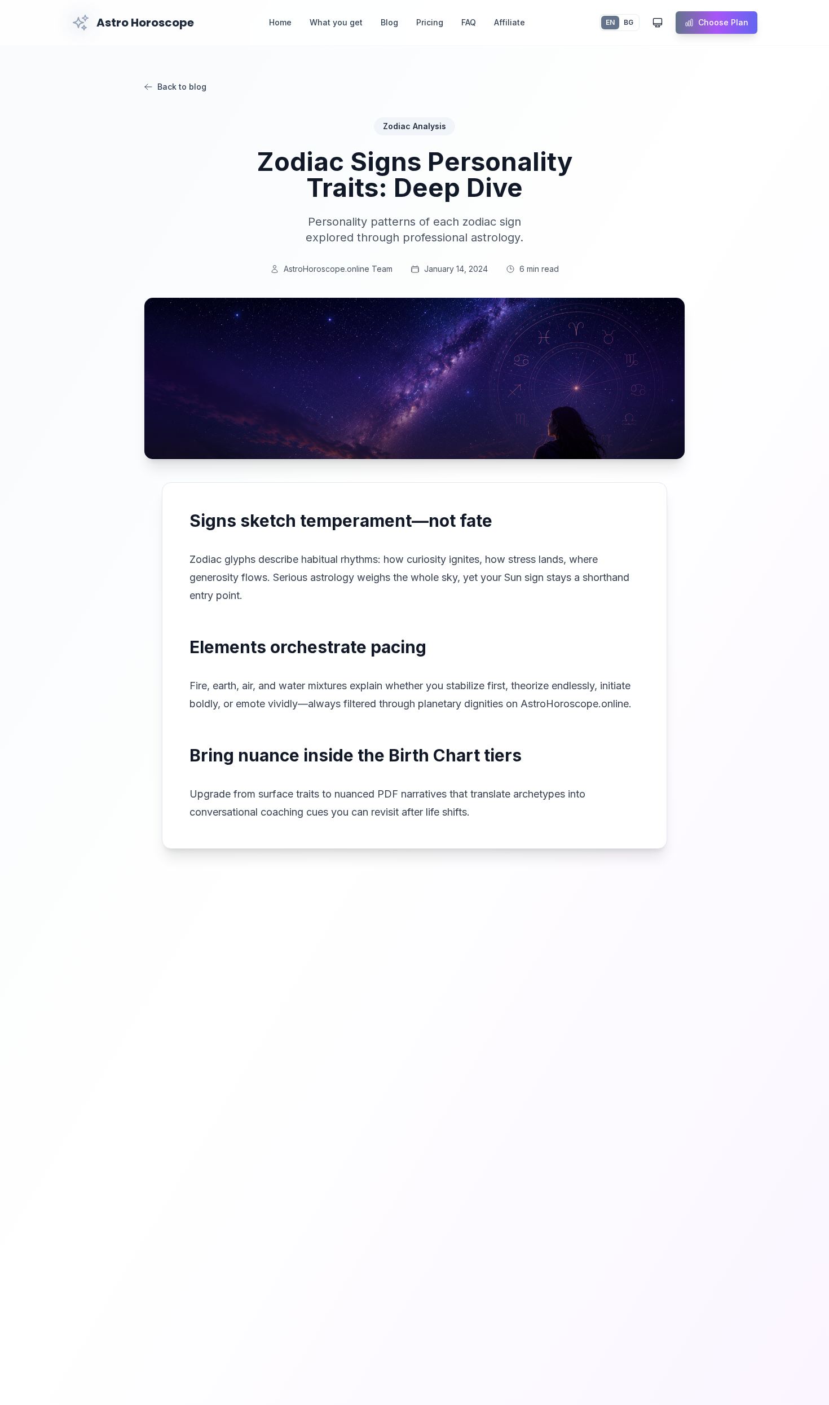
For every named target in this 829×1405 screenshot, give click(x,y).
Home (280, 22)
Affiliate (509, 22)
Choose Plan (723, 22)
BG (628, 22)
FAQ (468, 22)
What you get (336, 22)
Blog (389, 22)
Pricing (429, 22)
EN (610, 22)
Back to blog (181, 86)
